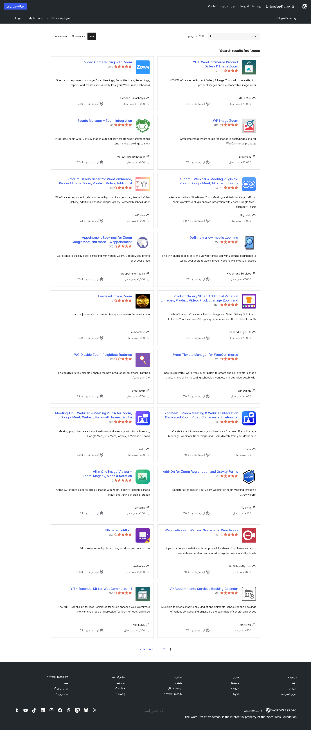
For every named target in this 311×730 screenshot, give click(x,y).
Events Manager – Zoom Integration (105, 121)
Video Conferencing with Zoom (108, 62)
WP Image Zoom (225, 121)
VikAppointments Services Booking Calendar (204, 589)
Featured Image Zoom (115, 296)
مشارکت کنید (118, 676)
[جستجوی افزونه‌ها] (211, 36)
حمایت (120, 688)
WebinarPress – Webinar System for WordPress (201, 530)
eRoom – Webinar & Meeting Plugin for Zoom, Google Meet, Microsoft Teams (209, 181)
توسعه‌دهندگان (174, 688)
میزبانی (293, 688)
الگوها (236, 693)
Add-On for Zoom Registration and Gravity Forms (200, 471)
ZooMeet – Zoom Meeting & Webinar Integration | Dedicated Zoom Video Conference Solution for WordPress (200, 415)
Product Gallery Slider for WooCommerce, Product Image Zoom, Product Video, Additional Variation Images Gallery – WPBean (95, 181)
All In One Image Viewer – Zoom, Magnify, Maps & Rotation (107, 474)
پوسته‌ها (235, 682)
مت (64, 682)
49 (151, 649)
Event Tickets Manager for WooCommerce (205, 355)
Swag (120, 693)
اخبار (294, 682)
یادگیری (178, 676)
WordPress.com (57, 676)
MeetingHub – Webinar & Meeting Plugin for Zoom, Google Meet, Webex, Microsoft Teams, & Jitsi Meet (93, 415)
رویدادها (121, 682)
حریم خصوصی (289, 693)
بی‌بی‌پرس (61, 688)
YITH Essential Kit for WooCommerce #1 (101, 589)
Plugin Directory (287, 18)
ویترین (236, 676)
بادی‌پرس (61, 693)
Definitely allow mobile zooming (214, 237)
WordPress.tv (172, 693)
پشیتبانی (178, 682)
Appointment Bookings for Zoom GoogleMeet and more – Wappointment (102, 240)
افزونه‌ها (235, 688)
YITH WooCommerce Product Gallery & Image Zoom (215, 64)
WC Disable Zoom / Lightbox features (103, 355)
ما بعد (142, 649)
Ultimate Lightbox (118, 530)
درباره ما (292, 676)
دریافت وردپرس (15, 6)
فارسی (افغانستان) (252, 710)
